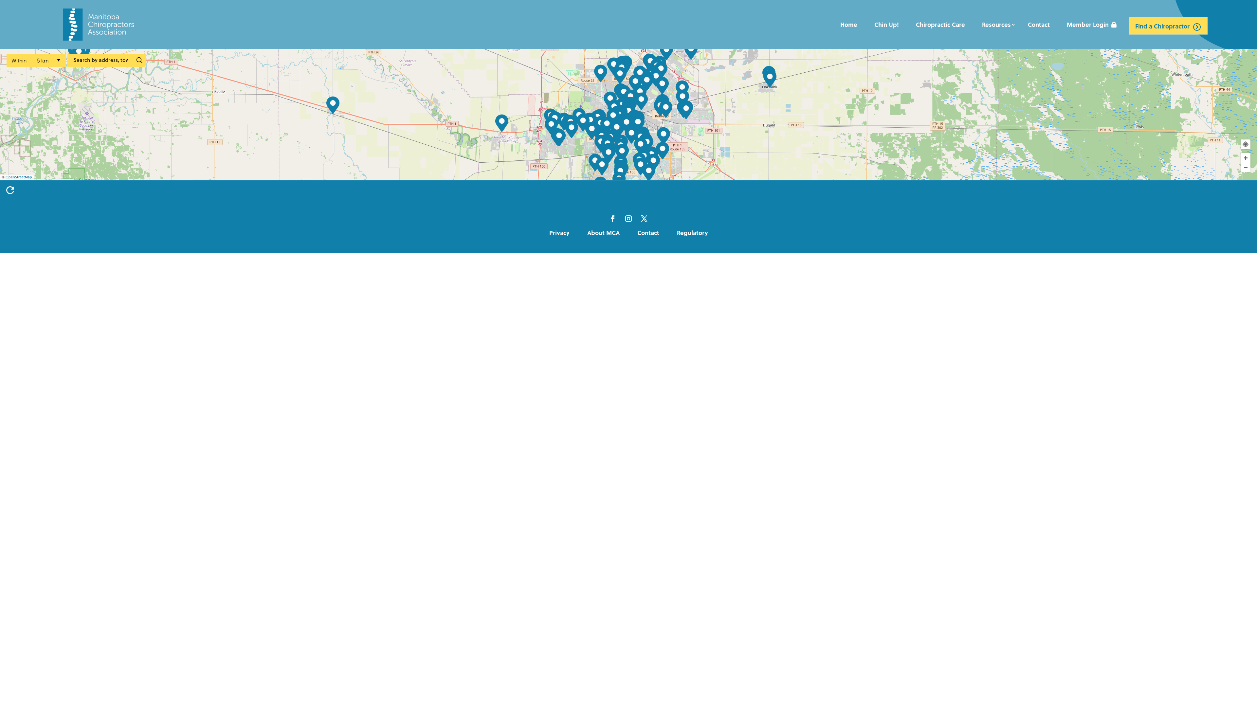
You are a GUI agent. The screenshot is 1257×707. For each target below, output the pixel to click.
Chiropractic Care (940, 24)
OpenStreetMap (19, 177)
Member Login (1088, 24)
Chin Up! (886, 24)
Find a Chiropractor (1162, 26)
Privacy (559, 232)
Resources (996, 24)
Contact (1039, 24)
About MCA (603, 232)
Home (848, 24)
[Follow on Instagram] (628, 218)
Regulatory (692, 232)
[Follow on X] (644, 218)
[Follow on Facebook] (612, 218)
